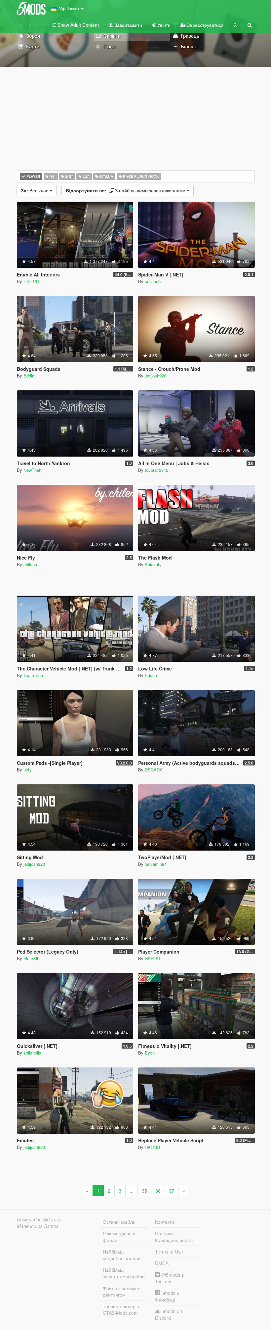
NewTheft (32, 470)
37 (171, 1190)
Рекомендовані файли (119, 1236)
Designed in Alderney (39, 1219)
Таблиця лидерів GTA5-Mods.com (121, 1309)
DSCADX (153, 769)
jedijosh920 (155, 375)
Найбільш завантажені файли (124, 1273)
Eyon (150, 1053)
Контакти (164, 1221)
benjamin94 (156, 864)
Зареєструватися (205, 25)
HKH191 (31, 281)
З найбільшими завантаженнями (126, 190)
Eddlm (29, 375)
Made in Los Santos (37, 1226)
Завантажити (127, 25)
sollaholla (154, 281)
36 (158, 1190)
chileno (30, 564)
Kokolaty (153, 564)
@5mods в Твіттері (169, 1278)
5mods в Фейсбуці (167, 1296)
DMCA (162, 1263)
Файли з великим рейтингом (121, 1291)
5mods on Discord (168, 1314)
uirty (27, 769)
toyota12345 (156, 470)
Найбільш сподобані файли (121, 1254)
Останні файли (119, 1221)
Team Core (33, 675)
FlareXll (30, 958)
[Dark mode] (236, 25)
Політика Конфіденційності (174, 1236)
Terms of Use (169, 1251)
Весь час (35, 190)
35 (144, 1190)
